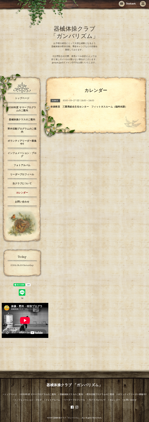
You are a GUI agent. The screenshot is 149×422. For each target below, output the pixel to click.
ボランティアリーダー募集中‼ (22, 142)
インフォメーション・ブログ (22, 155)
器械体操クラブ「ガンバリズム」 (67, 418)
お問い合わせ (22, 202)
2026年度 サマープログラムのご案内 (22, 109)
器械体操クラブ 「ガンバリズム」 (74, 385)
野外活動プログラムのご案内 (22, 130)
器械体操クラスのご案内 (22, 120)
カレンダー (22, 193)
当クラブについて (22, 184)
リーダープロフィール (22, 175)
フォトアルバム (22, 165)
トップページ (22, 98)
